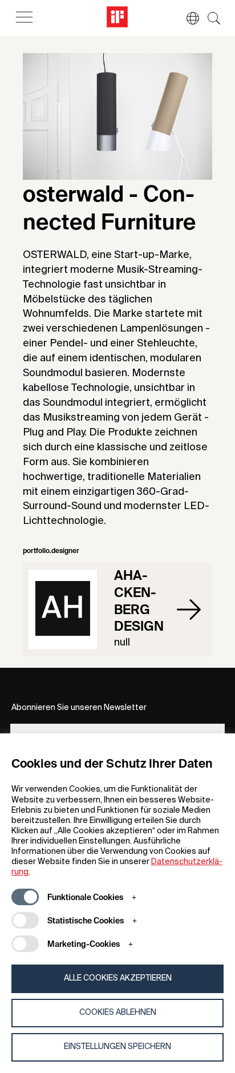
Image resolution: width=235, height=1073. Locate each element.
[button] (187, 18)
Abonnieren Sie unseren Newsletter (79, 708)
